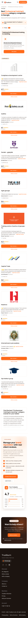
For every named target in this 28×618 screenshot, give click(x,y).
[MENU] (2, 2)
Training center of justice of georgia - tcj (13, 227)
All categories (5, 571)
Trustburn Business (6, 593)
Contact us (4, 586)
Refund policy (22, 615)
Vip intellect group (7, 378)
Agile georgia (5, 190)
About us (4, 583)
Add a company (6, 576)
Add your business (6, 598)
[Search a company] (17, 2)
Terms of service (14, 615)
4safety (3, 114)
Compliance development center (11, 75)
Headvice (4, 304)
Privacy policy (5, 615)
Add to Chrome (7, 540)
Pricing (3, 596)
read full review (23, 81)
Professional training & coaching (15, 6)
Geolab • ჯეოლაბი (7, 152)
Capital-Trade (5, 266)
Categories (3, 6)
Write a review (14, 96)
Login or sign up (6, 605)
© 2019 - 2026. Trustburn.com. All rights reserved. (14, 612)
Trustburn (6, 555)
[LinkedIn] (9, 565)
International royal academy (10, 343)
